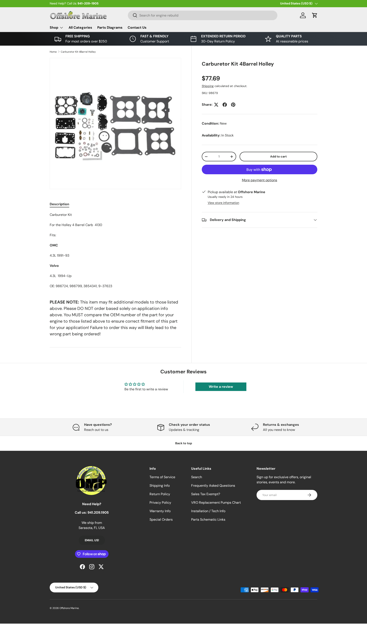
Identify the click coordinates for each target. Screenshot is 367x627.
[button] (314, 15)
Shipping (208, 86)
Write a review (221, 386)
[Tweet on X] (216, 104)
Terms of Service (162, 477)
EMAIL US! (92, 540)
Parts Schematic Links (208, 519)
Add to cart (278, 156)
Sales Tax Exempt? (205, 494)
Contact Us (137, 27)
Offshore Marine (69, 608)
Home (53, 52)
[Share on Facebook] (224, 104)
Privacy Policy (160, 502)
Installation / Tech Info (208, 511)
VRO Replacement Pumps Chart (216, 502)
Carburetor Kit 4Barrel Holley (78, 52)
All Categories (80, 27)
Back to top (183, 443)
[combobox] (202, 15)
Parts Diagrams (110, 27)
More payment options (259, 180)
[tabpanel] (115, 250)
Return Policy (160, 494)
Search (196, 477)
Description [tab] (59, 204)
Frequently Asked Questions (213, 485)
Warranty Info (160, 511)
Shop (54, 27)
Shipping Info (160, 485)
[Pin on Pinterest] (233, 104)
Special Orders (161, 519)
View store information (223, 203)
